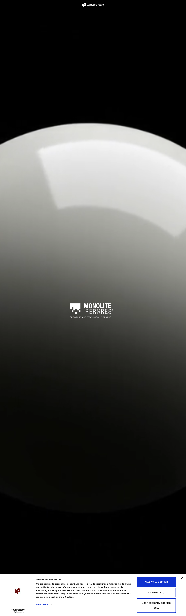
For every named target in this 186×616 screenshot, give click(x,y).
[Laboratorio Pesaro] (93, 5)
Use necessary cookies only (156, 605)
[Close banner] (182, 579)
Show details (42, 604)
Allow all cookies (156, 582)
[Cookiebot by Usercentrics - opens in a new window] (18, 611)
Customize (154, 592)
